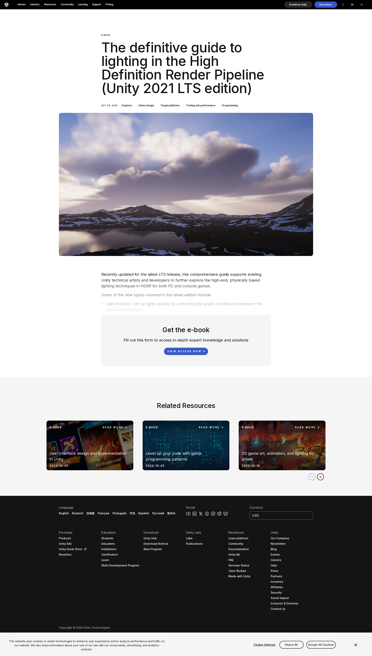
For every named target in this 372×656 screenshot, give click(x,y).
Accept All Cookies (321, 644)
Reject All (291, 644)
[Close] (355, 645)
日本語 (90, 513)
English (64, 513)
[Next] (320, 476)
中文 (132, 513)
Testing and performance (200, 105)
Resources (50, 4)
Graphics (127, 105)
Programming (230, 105)
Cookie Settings (265, 644)
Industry (35, 4)
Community (67, 4)
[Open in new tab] (84, 549)
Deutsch (77, 513)
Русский (158, 513)
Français (104, 513)
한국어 (171, 513)
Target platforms (170, 105)
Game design (146, 105)
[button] (298, 5)
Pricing (109, 4)
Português (120, 513)
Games (22, 4)
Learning (83, 4)
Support (96, 4)
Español (143, 513)
